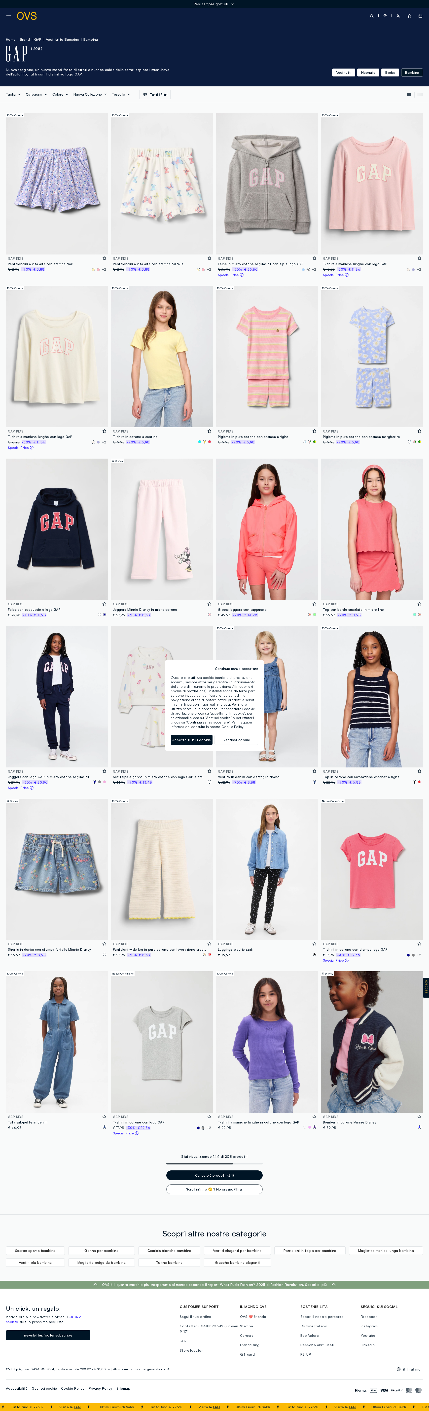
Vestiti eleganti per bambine (237, 1250)
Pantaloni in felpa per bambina (310, 1250)
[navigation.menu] (8, 16)
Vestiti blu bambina (35, 1262)
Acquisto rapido (57, 247)
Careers (246, 1335)
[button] (385, 15)
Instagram (369, 1326)
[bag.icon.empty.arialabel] (420, 15)
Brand (25, 39)
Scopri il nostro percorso (322, 1316)
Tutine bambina (169, 1262)
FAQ (40, 1407)
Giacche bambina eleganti (237, 1262)
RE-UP (305, 1354)
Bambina (90, 39)
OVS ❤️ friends (253, 1316)
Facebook (369, 1316)
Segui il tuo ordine (195, 1316)
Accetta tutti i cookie (191, 740)
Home (11, 39)
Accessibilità (17, 1388)
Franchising (249, 1345)
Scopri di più (316, 1284)
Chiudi (416, 1407)
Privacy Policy (100, 1388)
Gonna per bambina (101, 1250)
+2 (104, 269)
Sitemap (123, 1388)
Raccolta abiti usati (317, 1345)
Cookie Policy (72, 1388)
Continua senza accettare (236, 668)
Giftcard (247, 1354)
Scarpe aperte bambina (35, 1250)
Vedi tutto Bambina (62, 39)
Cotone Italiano (313, 1326)
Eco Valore (309, 1335)
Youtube (368, 1335)
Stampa (246, 1326)
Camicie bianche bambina (169, 1250)
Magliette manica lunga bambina (386, 1250)
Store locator (191, 1350)
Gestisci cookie (44, 1388)
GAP (38, 39)
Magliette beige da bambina (101, 1262)
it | (412, 1369)
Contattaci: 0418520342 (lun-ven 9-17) (209, 1329)
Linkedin (368, 1345)
